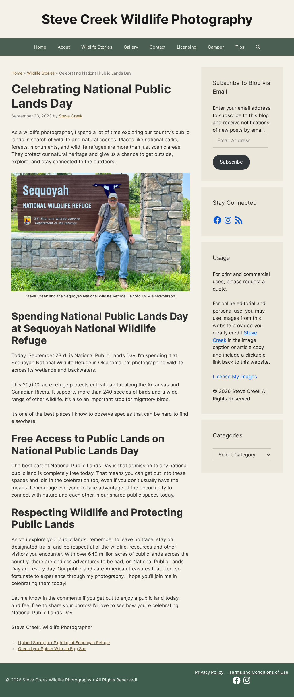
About (64, 47)
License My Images (235, 377)
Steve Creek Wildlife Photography (147, 19)
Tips (239, 47)
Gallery (131, 47)
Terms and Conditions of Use (258, 672)
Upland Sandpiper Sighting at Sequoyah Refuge (64, 642)
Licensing (186, 47)
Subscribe (231, 162)
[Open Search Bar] (258, 47)
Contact (157, 47)
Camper (216, 47)
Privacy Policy (209, 672)
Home (40, 47)
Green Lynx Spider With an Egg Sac (52, 648)
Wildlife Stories (96, 47)
